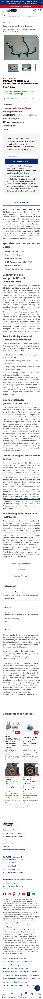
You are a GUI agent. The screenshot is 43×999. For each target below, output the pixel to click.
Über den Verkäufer (21, 576)
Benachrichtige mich (21, 161)
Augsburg (15, 975)
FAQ (4, 840)
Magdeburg (24, 982)
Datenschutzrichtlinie (16, 191)
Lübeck (27, 985)
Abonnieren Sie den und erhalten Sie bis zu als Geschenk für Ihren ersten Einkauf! (20, 2)
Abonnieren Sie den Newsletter (15, 850)
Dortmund (6, 965)
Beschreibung (21, 202)
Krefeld (21, 985)
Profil (39, 997)
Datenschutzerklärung (19, 173)
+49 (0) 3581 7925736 (14, 872)
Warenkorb (22, 995)
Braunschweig (23, 979)
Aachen (5, 982)
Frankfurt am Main (9, 961)
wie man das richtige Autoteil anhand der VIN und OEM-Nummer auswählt (21, 478)
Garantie (21, 570)
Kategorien (12, 997)
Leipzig (19, 965)
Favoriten (32, 997)
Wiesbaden (24, 975)
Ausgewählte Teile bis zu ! (20, 6)
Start (3, 997)
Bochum (29, 968)
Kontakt (6, 846)
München (19, 958)
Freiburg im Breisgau (10, 985)
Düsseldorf (28, 961)
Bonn (20, 972)
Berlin (5, 958)
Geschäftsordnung (10, 830)
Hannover (6, 968)
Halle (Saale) (14, 982)
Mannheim (6, 975)
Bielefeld (14, 972)
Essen (13, 965)
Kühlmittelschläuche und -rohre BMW (18, 538)
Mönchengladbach (10, 979)
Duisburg (22, 968)
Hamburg (11, 958)
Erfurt (4, 989)
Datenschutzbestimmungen (14, 833)
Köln (25, 958)
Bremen (25, 965)
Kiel (39, 979)
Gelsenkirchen (34, 975)
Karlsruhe (34, 972)
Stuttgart (20, 961)
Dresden (32, 965)
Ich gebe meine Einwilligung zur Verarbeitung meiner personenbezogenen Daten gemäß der (21, 169)
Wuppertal (6, 972)
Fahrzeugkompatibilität (21, 564)
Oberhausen (35, 985)
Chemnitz (32, 979)
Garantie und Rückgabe (12, 836)
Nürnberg (14, 968)
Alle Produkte (8, 843)
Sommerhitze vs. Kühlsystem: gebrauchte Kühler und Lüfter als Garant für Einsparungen (21, 498)
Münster (26, 972)
